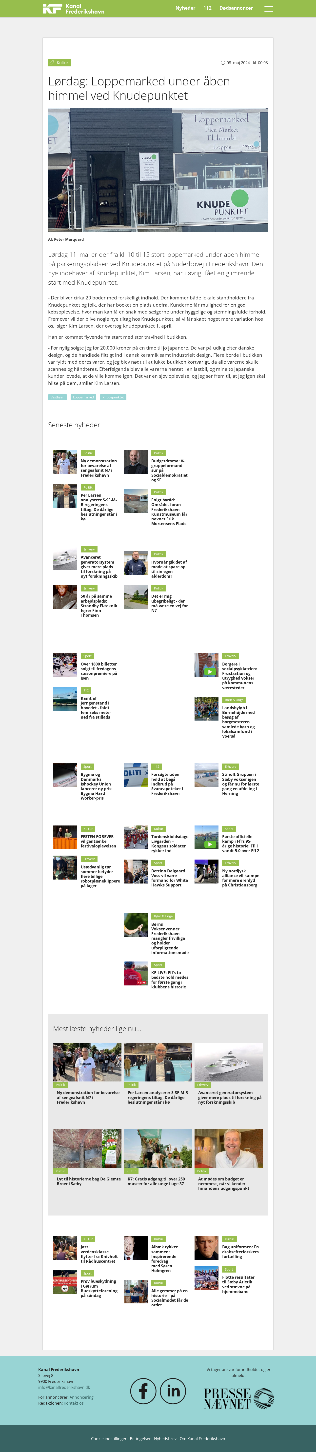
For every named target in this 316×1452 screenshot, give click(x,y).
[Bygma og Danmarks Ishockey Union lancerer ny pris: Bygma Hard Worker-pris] (65, 775)
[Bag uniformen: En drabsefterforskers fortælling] (206, 1248)
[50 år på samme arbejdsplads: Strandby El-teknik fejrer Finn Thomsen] (65, 597)
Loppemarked (83, 397)
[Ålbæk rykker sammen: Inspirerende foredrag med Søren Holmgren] (136, 1248)
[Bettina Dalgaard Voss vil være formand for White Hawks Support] (136, 871)
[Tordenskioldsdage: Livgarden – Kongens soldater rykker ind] (136, 837)
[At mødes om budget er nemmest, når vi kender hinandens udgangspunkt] (229, 1148)
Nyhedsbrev (165, 1438)
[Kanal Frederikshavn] (73, 8)
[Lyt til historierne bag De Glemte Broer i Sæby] (87, 1148)
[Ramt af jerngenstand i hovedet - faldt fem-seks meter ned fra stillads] (65, 699)
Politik (88, 453)
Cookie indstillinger (109, 1438)
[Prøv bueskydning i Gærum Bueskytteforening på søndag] (65, 1282)
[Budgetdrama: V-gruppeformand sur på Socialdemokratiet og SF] (136, 462)
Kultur (88, 828)
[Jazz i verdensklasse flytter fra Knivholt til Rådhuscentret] (65, 1248)
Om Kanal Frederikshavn (202, 1438)
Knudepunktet (113, 397)
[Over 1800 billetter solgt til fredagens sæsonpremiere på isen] (65, 665)
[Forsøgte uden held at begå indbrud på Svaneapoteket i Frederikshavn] (136, 775)
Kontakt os (74, 1403)
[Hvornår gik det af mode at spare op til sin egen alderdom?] (136, 563)
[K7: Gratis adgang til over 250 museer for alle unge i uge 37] (158, 1148)
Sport (87, 656)
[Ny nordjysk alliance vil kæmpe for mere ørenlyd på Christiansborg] (206, 871)
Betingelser (141, 1438)
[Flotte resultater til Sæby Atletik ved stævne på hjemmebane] (206, 1278)
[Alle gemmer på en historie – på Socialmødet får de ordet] (136, 1292)
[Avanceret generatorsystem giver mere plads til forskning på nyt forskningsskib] (65, 558)
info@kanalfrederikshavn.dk (64, 1387)
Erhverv (89, 549)
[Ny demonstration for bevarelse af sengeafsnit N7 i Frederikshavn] (65, 462)
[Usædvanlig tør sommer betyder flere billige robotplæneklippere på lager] (65, 868)
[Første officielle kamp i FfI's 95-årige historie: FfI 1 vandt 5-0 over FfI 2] (206, 837)
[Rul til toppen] (305, 1441)
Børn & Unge (234, 700)
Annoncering (82, 1397)
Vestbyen (57, 397)
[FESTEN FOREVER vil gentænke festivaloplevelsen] (65, 837)
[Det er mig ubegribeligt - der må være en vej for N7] (136, 597)
